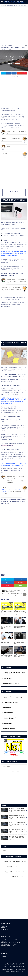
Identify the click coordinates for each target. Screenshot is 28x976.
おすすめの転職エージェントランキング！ (13, 697)
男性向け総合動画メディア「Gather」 (9, 944)
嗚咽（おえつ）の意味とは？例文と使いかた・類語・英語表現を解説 (17, 824)
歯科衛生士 (12, 969)
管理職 (20, 964)
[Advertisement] (14, 26)
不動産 (14, 966)
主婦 (3, 971)
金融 (10, 966)
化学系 (11, 964)
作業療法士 (8, 971)
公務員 (17, 963)
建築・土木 (7, 964)
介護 (17, 966)
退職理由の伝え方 (8, 678)
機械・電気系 (22, 963)
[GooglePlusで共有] (19, 73)
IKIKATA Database (13, 973)
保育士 (24, 966)
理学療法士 (13, 971)
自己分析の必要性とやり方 (10, 718)
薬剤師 (20, 966)
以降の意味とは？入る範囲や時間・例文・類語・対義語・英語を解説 (17, 838)
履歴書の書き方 (7, 707)
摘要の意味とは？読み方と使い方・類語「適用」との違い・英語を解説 (17, 817)
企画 (4, 963)
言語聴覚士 (18, 971)
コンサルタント (5, 966)
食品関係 (15, 964)
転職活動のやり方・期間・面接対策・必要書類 (14, 672)
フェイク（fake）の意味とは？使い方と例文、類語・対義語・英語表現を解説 (17, 810)
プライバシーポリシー (6, 929)
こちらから (3, 956)
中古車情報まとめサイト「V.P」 (8, 945)
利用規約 (3, 927)
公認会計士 (4, 969)
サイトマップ (4, 926)
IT (22, 964)
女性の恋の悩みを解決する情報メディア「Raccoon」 (12, 942)
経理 (8, 969)
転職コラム (23, 971)
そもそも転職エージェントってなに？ (12, 683)
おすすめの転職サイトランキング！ (12, 702)
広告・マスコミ (18, 969)
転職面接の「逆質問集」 (9, 728)
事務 (10, 963)
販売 (13, 963)
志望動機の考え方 (8, 723)
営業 (3, 574)
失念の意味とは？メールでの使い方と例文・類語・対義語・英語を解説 (17, 831)
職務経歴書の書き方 (8, 712)
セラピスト (24, 969)
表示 (16, 191)
